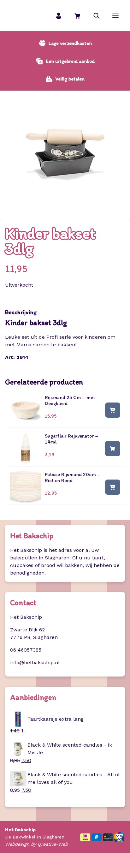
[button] (96, 15)
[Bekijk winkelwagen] (77, 15)
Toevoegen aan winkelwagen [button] (112, 409)
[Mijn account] (59, 15)
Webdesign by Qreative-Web (36, 844)
